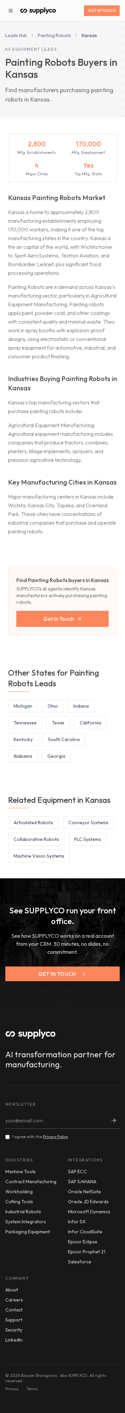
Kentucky (23, 739)
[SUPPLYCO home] (38, 10)
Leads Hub (16, 35)
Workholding (19, 1192)
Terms (32, 1388)
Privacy (12, 1388)
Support (13, 1320)
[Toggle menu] (10, 10)
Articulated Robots (33, 823)
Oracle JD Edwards (88, 1202)
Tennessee (25, 723)
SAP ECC (77, 1172)
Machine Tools (20, 1172)
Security (13, 1330)
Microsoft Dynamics (89, 1212)
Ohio (53, 706)
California (90, 723)
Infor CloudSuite (85, 1232)
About (11, 1290)
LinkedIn (14, 1340)
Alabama (23, 756)
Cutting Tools (19, 1202)
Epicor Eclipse (82, 1242)
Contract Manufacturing (30, 1182)
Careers (14, 1300)
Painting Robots (54, 35)
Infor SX (77, 1222)
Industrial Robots (23, 1212)
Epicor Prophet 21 (86, 1252)
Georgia (56, 756)
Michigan (23, 706)
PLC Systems (87, 839)
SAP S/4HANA (82, 1182)
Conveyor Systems (88, 823)
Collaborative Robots (36, 839)
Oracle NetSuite (84, 1192)
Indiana (81, 706)
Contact (14, 1310)
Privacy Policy (55, 1136)
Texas (58, 723)
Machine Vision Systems (39, 856)
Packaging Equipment (27, 1232)
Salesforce (79, 1262)
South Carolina (64, 739)
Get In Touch (102, 10)
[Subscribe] (114, 1120)
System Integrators (25, 1222)
